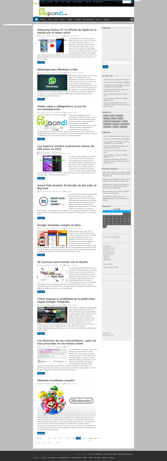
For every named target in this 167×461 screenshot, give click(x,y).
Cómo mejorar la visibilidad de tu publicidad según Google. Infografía (66, 300)
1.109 (73, 438)
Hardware (42, 19)
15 (124, 219)
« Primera (39, 438)
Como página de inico (109, 252)
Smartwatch (107, 127)
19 (112, 221)
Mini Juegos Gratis (98, 2)
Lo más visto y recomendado (112, 121)
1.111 (83, 438)
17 (104, 221)
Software (70, 19)
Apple (72, 36)
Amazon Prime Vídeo (108, 335)
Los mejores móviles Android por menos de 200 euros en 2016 (65, 148)
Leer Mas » (41, 62)
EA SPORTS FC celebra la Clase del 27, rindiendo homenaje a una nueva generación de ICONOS (116, 198)
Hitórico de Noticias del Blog (110, 267)
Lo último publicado (77, 2)
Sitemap (105, 457)
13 (116, 219)
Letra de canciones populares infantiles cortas (116, 79)
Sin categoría (125, 124)
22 (124, 221)
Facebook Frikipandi (108, 254)
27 (116, 224)
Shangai (53, 457)
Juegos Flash (106, 256)
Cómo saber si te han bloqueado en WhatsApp (117, 82)
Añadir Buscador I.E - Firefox (79, 457)
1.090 (54, 438)
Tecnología (50, 2)
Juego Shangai (107, 259)
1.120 (37, 442)
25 (108, 224)
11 (108, 219)
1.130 (43, 442)
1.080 (48, 438)
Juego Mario (106, 257)
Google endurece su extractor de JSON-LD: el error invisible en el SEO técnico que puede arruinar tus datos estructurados (115, 186)
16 (129, 219)
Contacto (42, 2)
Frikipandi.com (99, 454)
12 (112, 219)
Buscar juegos (107, 246)
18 (108, 221)
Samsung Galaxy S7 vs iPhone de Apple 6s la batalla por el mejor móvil (66, 31)
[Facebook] (117, 2)
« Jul (104, 228)
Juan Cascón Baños (45, 36)
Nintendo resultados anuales (56, 380)
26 (112, 224)
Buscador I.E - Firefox (108, 250)
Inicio (36, 19)
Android (67, 36)
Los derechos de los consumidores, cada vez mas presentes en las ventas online (66, 342)
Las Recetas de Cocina (109, 248)
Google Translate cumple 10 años (59, 225)
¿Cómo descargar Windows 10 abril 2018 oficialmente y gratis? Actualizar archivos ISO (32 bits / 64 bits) (116, 104)
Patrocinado (107, 124)
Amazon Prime (106, 333)
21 (120, 221)
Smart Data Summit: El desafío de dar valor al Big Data (66, 187)
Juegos (57, 2)
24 (104, 224)
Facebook (97, 457)
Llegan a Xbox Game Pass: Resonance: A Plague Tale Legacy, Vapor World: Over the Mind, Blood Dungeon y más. (117, 174)
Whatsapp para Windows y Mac (57, 69)
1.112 (88, 440)
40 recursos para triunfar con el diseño (62, 261)
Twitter (91, 457)
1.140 (48, 442)
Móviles (68, 2)
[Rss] (115, 2)
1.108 (67, 438)
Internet (63, 2)
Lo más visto (88, 2)
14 (120, 219)
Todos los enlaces (108, 264)
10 (104, 219)
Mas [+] (98, 19)
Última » (58, 442)
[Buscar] (132, 1)
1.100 (59, 438)
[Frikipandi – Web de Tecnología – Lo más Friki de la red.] (55, 11)
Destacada (68, 73)
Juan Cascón (108, 454)
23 (129, 221)
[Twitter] (119, 2)
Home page (36, 457)
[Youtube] (121, 2)
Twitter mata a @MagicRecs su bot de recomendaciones (61, 108)
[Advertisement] (117, 42)
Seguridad (116, 124)
